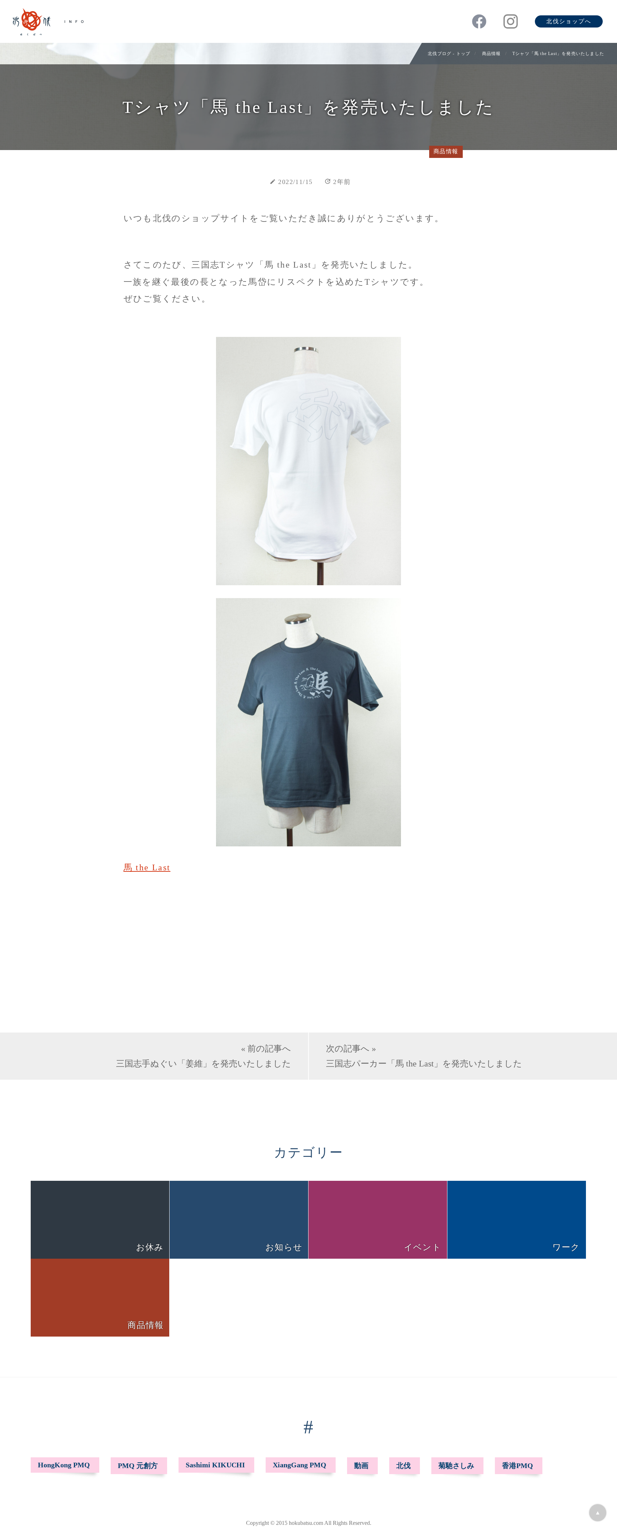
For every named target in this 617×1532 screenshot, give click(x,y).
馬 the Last (147, 867)
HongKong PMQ (64, 1465)
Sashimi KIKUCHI (215, 1465)
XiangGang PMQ (299, 1465)
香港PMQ (517, 1465)
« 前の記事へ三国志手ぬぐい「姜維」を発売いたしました (203, 1056)
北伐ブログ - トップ (449, 53)
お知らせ (283, 1247)
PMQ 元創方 (138, 1465)
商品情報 (491, 53)
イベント (422, 1247)
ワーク (566, 1247)
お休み (150, 1247)
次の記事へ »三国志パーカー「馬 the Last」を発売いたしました (424, 1056)
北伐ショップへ (568, 21)
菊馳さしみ (456, 1465)
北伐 (403, 1465)
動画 (361, 1465)
